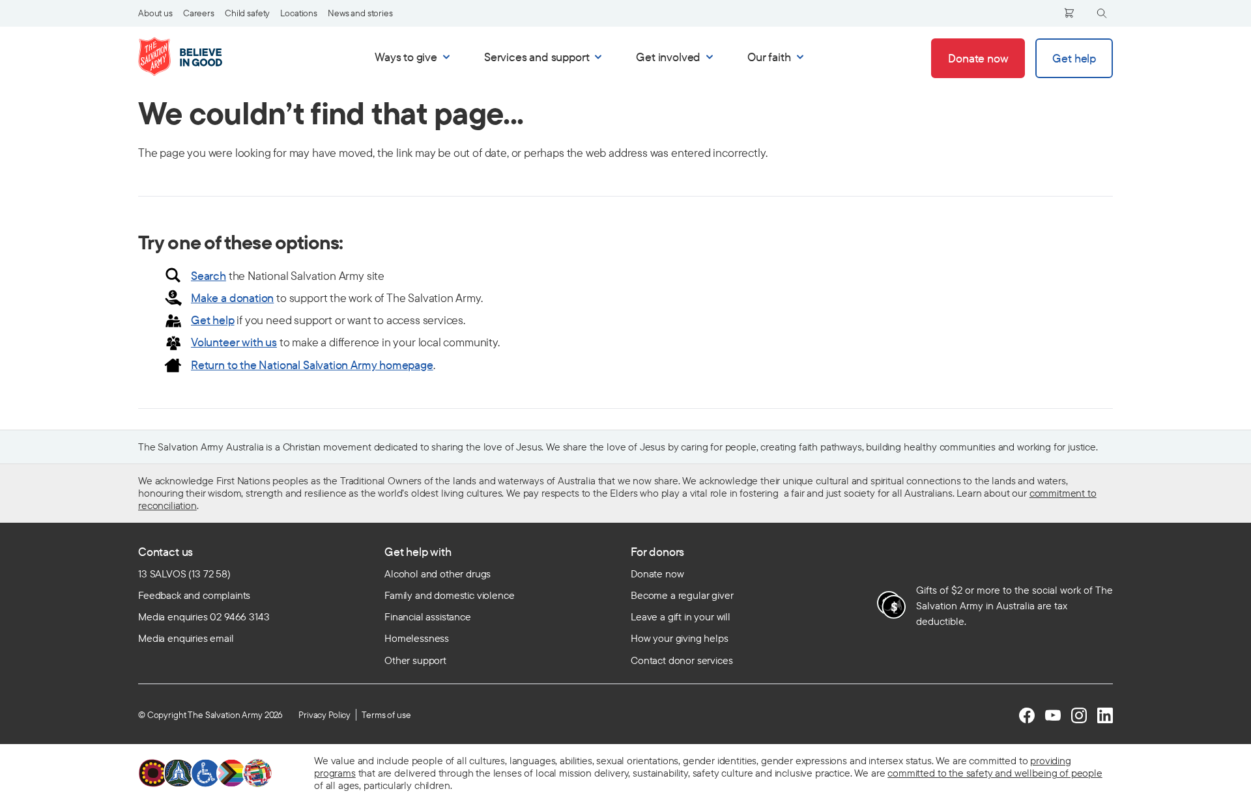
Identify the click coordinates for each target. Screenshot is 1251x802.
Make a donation (232, 297)
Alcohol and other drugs (437, 573)
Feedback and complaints (194, 595)
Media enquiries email (186, 637)
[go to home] (194, 56)
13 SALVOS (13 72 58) (184, 573)
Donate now (657, 573)
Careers (198, 13)
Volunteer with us (234, 342)
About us (155, 13)
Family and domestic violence (449, 595)
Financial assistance (427, 616)
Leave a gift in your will (680, 616)
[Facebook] (1027, 715)
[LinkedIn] (1105, 715)
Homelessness (416, 637)
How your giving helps (679, 637)
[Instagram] (1079, 715)
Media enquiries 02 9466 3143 (204, 616)
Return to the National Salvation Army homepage (312, 364)
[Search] (1102, 13)
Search (208, 275)
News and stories (360, 13)
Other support (415, 660)
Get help (213, 319)
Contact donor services (681, 660)
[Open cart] (1069, 13)
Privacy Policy (324, 715)
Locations (298, 13)
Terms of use (386, 715)
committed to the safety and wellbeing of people (994, 772)
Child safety (247, 13)
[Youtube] (1053, 715)
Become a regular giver (682, 595)
